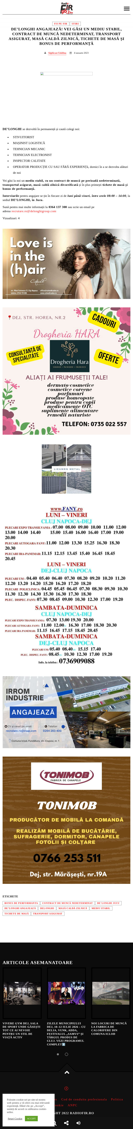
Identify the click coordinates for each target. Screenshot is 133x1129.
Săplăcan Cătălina (57, 53)
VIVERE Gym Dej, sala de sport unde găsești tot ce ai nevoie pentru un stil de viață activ (21, 1030)
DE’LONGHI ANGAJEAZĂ (20, 908)
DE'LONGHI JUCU (108, 903)
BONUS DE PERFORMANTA (21, 903)
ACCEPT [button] (31, 1118)
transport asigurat (48, 914)
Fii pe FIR (60, 24)
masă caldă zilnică (73, 908)
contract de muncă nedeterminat (67, 903)
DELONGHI (47, 908)
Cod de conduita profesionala (84, 1099)
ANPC (72, 1105)
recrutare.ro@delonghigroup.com (34, 211)
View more (22, 993)
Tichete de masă (17, 914)
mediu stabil (101, 908)
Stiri (75, 24)
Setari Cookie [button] (15, 1118)
